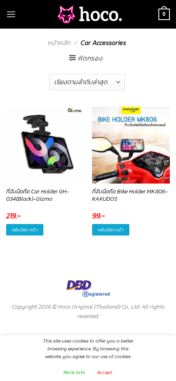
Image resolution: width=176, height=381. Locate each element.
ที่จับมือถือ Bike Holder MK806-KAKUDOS (130, 195)
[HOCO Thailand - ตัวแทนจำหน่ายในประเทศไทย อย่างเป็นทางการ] (88, 14)
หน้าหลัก (59, 42)
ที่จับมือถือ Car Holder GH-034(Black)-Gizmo (37, 195)
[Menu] (11, 14)
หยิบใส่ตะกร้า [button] (25, 229)
